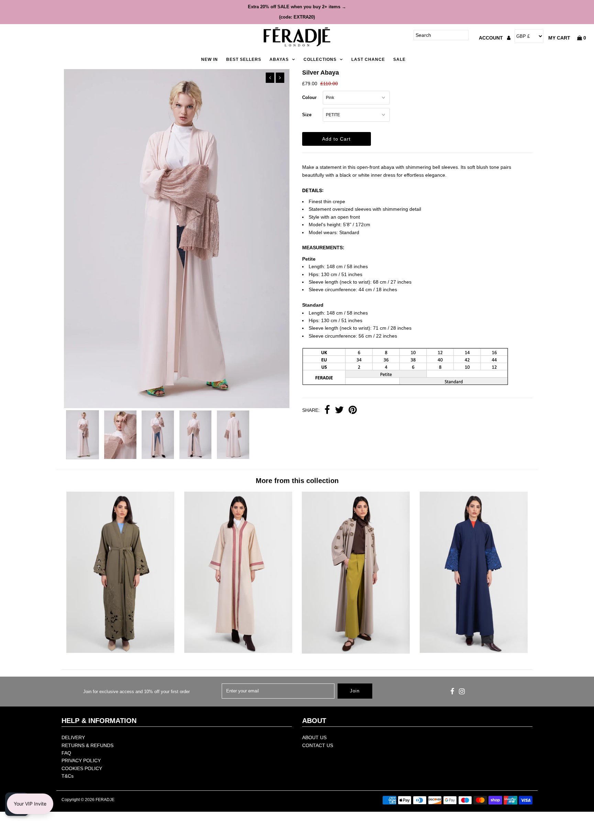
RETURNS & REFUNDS (87, 745)
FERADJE (105, 799)
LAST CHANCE (368, 59)
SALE (399, 59)
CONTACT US (317, 745)
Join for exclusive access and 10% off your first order (136, 691)
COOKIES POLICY (82, 768)
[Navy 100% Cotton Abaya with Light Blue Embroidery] (474, 651)
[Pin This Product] (353, 410)
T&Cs (68, 776)
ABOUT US (314, 737)
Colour (309, 97)
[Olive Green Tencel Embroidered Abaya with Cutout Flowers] (120, 651)
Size (306, 114)
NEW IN (209, 59)
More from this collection (297, 480)
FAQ (66, 753)
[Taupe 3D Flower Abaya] (356, 652)
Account (491, 38)
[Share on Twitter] (339, 410)
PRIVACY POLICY (81, 760)
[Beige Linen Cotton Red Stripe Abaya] (238, 651)
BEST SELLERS (243, 59)
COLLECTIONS (320, 59)
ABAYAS (279, 59)
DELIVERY (73, 737)
